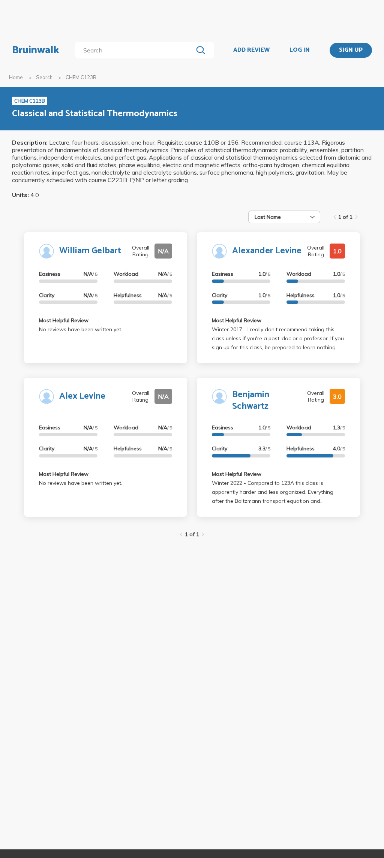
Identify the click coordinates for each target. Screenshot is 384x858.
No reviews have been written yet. (80, 329)
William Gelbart (90, 251)
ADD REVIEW (251, 50)
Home (16, 77)
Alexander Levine (267, 251)
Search (44, 77)
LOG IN (300, 50)
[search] (135, 50)
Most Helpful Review (63, 320)
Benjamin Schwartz (250, 400)
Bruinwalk (35, 50)
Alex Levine (82, 396)
